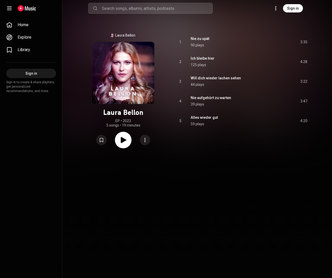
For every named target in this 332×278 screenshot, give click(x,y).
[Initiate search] (95, 8)
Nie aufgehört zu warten (211, 98)
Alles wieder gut (204, 117)
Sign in (293, 8)
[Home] (27, 8)
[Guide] (9, 8)
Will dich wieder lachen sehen (216, 78)
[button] (101, 140)
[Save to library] (101, 140)
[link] (31, 25)
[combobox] (157, 8)
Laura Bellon (125, 35)
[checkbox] (304, 42)
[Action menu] (145, 140)
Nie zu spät (200, 39)
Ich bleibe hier (203, 58)
